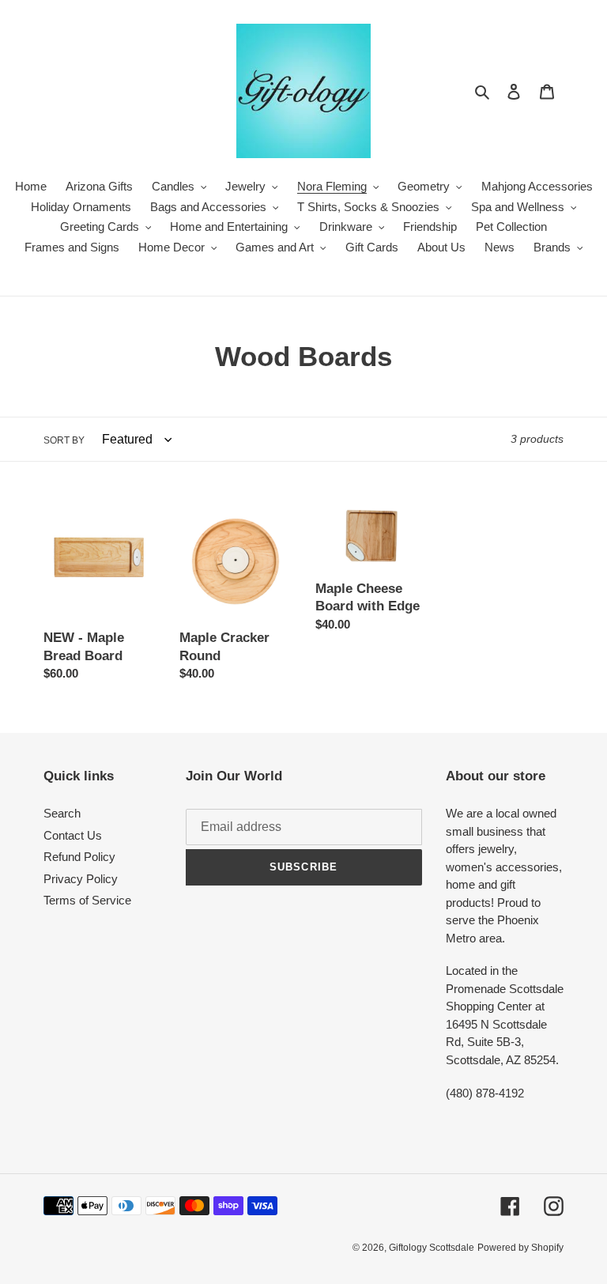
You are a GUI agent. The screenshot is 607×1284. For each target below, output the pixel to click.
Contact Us (72, 835)
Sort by (64, 440)
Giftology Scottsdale (431, 1247)
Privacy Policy (80, 879)
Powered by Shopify (520, 1247)
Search (62, 813)
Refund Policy (79, 856)
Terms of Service (87, 900)
